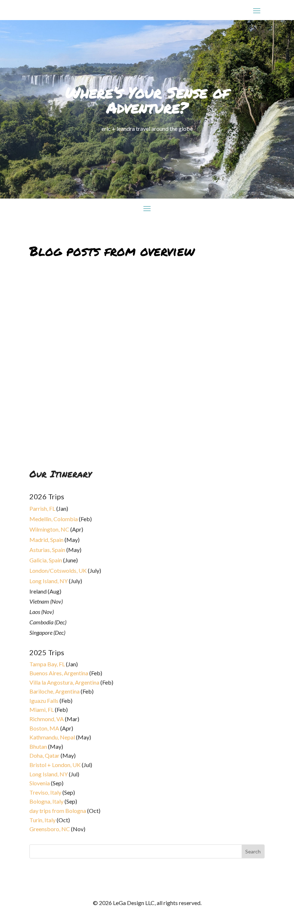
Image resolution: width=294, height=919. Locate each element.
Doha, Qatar (44, 755)
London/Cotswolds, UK (58, 570)
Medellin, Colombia (53, 518)
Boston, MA (44, 728)
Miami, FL (41, 709)
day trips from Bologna (57, 810)
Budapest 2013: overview (70, 425)
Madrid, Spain (46, 539)
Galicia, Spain (45, 560)
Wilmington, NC (49, 529)
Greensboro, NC (49, 828)
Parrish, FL (42, 508)
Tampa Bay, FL (47, 664)
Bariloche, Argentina (54, 691)
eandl (41, 434)
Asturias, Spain (47, 549)
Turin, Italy (42, 819)
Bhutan (38, 746)
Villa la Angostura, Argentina (64, 682)
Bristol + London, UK (55, 764)
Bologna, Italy (46, 801)
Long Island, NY (48, 580)
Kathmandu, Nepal (52, 737)
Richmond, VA (46, 718)
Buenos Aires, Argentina (58, 673)
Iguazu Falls (43, 700)
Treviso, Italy (45, 792)
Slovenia (39, 783)
